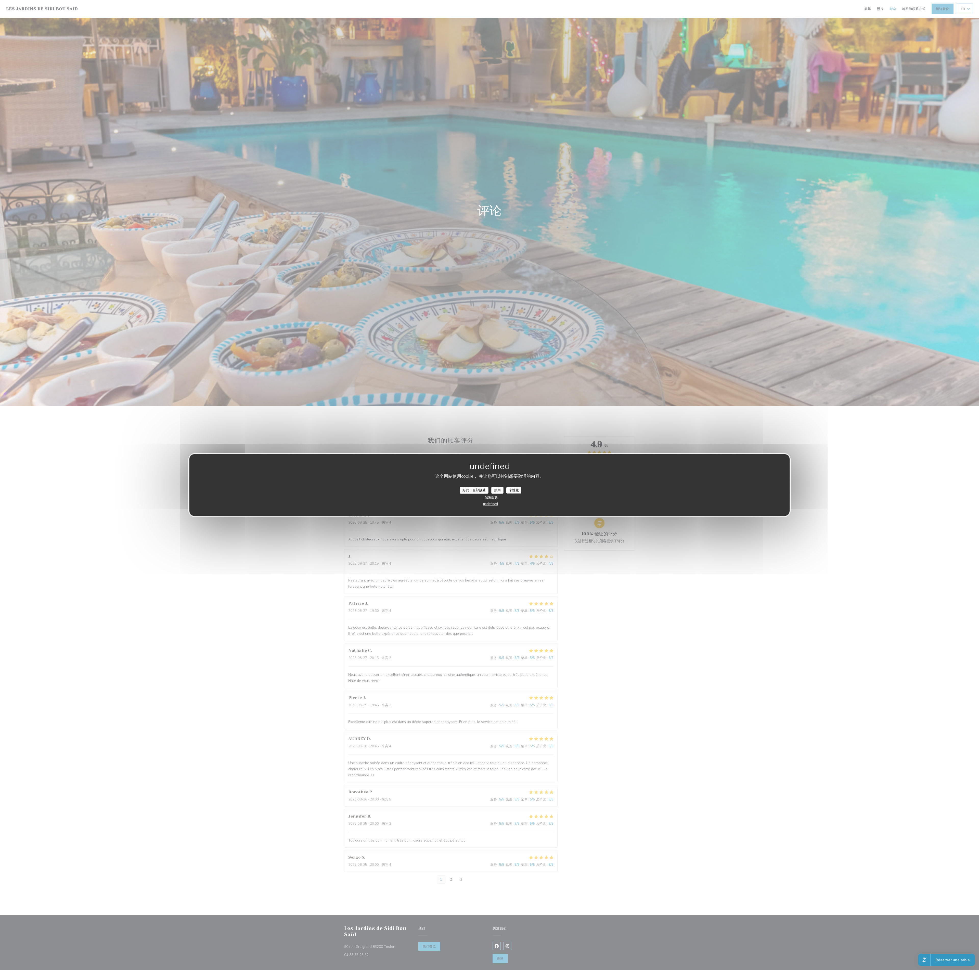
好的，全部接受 (474, 490)
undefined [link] (490, 504)
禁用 (497, 490)
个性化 (514, 490)
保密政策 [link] (491, 497)
